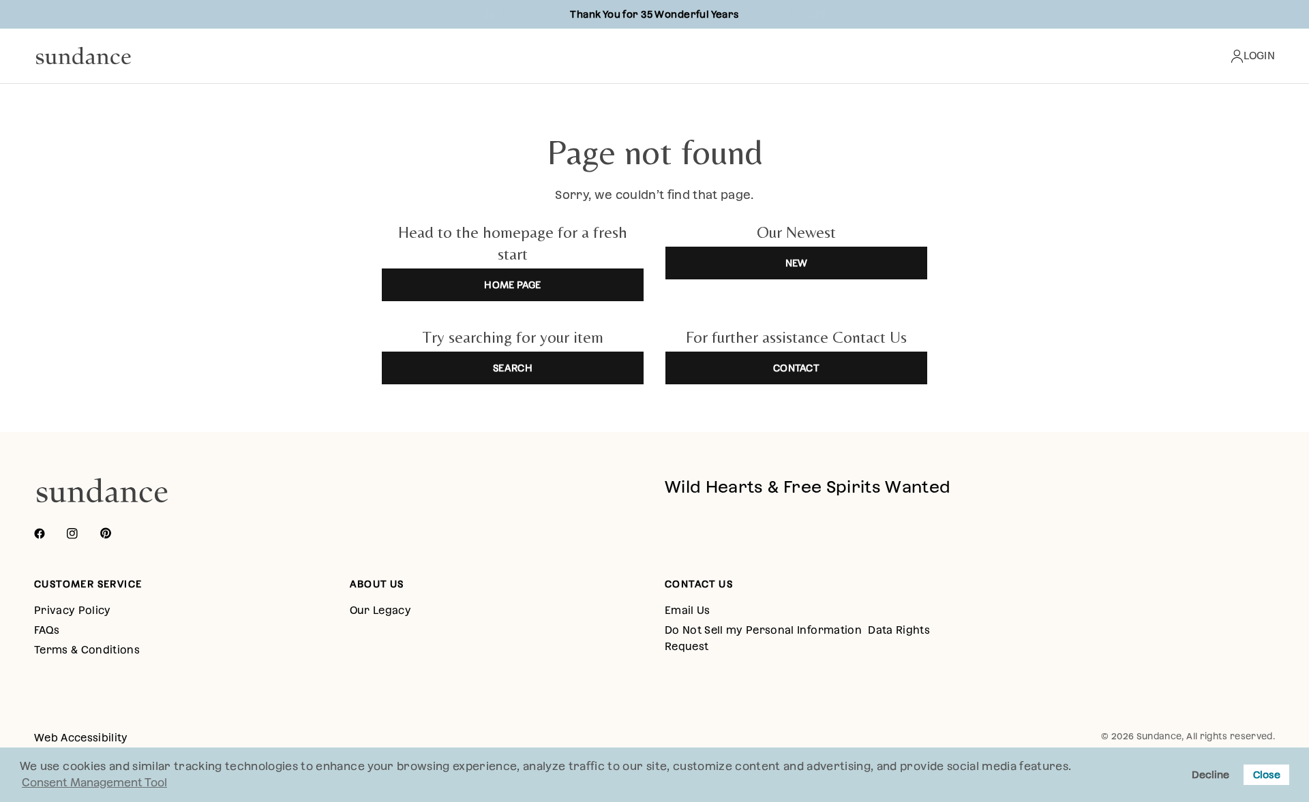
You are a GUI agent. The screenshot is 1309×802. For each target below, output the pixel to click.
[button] (1076, 768)
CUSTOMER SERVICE (88, 584)
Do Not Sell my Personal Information (763, 630)
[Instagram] (82, 534)
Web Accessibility (81, 737)
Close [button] (1266, 774)
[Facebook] (49, 534)
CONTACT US (699, 584)
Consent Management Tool (94, 782)
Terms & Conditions (87, 650)
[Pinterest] (115, 534)
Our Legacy (380, 610)
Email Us (687, 610)
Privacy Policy (72, 610)
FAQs (46, 630)
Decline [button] (1210, 774)
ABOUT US (377, 584)
